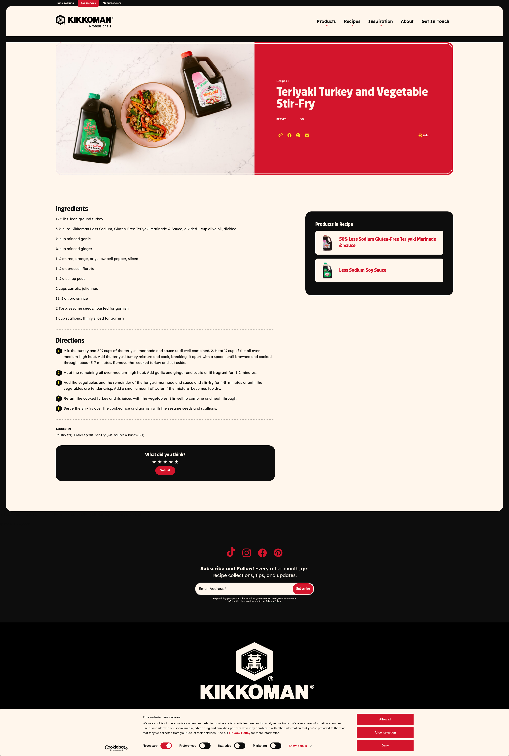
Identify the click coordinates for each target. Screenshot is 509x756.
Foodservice (88, 2)
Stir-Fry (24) (103, 435)
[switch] (205, 745)
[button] (289, 135)
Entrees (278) (83, 435)
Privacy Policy (239, 733)
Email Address (212, 588)
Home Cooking (65, 2)
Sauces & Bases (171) (129, 435)
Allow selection (385, 732)
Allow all (385, 719)
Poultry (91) (64, 435)
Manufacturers (112, 2)
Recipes (281, 81)
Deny (385, 745)
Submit (165, 470)
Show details (298, 745)
